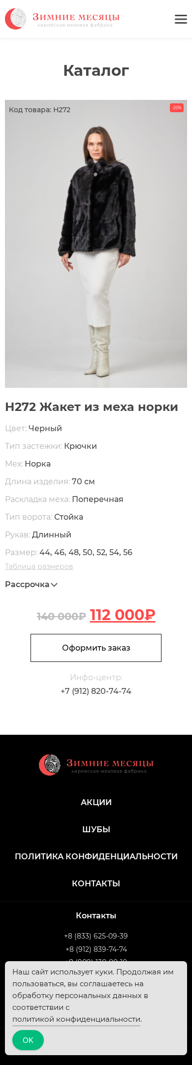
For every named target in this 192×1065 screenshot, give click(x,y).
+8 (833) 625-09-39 (96, 936)
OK (28, 1040)
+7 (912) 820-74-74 (96, 691)
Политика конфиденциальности (96, 856)
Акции (96, 802)
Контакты (96, 883)
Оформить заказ (96, 648)
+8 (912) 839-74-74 (96, 949)
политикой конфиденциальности (76, 1019)
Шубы (96, 829)
